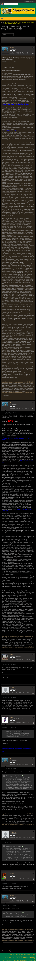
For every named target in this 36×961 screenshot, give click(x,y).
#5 (33, 727)
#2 (33, 413)
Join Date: (13, 53)
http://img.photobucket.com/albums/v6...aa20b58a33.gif (18, 392)
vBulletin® (25, 956)
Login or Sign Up (29, 1)
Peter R (12, 654)
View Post (22, 731)
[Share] (33, 53)
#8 (33, 883)
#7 (33, 842)
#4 (33, 697)
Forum (7, 22)
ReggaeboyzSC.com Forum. (11, 23)
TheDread (13, 832)
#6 (33, 769)
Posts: (24, 53)
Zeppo (12, 717)
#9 (33, 906)
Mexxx (12, 47)
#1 (33, 58)
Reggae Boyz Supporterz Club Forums (23, 22)
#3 (33, 664)
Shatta (12, 873)
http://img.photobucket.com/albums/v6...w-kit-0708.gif (17, 382)
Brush (12, 687)
